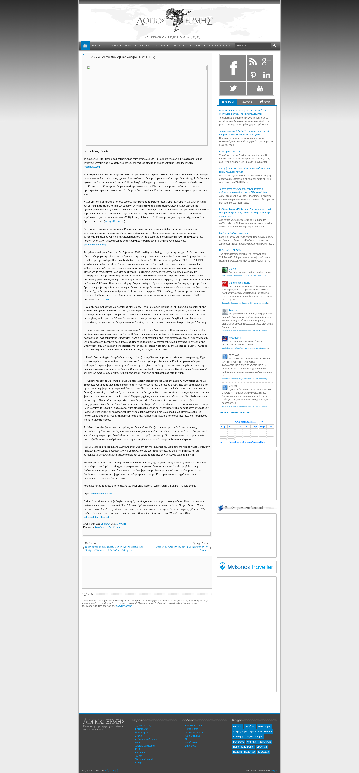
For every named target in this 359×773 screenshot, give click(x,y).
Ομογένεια (190, 739)
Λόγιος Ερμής (112, 770)
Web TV (139, 742)
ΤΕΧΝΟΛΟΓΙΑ (179, 45)
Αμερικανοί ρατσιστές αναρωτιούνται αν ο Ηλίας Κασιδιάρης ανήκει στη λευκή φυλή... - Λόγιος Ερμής (260, 330)
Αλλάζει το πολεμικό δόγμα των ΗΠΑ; (123, 56)
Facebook (140, 752)
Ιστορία (249, 736)
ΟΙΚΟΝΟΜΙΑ (112, 45)
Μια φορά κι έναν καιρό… (232, 151)
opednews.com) (92, 166)
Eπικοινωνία (141, 729)
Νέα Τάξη (251, 741)
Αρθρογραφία (240, 731)
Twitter (138, 756)
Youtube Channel (144, 759)
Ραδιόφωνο (191, 742)
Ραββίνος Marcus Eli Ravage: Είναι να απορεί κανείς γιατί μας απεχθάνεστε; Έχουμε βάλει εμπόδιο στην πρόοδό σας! (245, 212)
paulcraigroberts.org (95, 244)
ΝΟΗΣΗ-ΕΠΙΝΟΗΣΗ (218, 45)
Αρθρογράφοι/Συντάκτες (147, 739)
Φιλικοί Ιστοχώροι (194, 732)
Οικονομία (262, 746)
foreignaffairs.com (114, 221)
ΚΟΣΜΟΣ (129, 45)
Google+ (139, 762)
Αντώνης (233, 310)
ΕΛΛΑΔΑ (96, 45)
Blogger (274, 770)
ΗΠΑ (109, 527)
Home (85, 45)
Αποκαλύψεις (264, 726)
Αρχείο (266, 102)
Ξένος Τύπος (191, 729)
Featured (237, 726)
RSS (137, 749)
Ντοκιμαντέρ (264, 741)
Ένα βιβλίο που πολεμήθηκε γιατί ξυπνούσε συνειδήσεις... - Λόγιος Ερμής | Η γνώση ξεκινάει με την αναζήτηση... (265, 348)
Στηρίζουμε (190, 746)
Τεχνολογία (263, 752)
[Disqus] (147, 656)
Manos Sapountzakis (239, 283)
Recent (234, 412)
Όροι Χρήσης (141, 732)
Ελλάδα (268, 731)
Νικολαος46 (235, 338)
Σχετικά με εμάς (143, 725)
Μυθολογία (238, 741)
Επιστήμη (238, 736)
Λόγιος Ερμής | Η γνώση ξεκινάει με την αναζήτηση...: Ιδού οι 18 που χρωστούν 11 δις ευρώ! (258, 275)
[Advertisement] (146, 572)
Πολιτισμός (249, 752)
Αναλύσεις (100, 527)
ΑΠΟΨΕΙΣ (144, 45)
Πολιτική (237, 752)
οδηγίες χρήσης (124, 606)
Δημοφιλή (229, 102)
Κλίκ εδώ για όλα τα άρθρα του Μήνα (247, 442)
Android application (145, 746)
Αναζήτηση (274, 45)
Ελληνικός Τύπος (193, 725)
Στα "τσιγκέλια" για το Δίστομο (233, 233)
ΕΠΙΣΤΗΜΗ (160, 45)
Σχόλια (248, 102)
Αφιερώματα (255, 731)
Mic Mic (232, 269)
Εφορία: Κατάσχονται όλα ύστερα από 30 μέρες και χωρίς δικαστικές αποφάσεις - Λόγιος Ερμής (258, 303)
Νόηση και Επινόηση (243, 746)
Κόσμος (117, 527)
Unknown (106, 524)
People (224, 412)
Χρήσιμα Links (192, 735)
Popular (245, 412)
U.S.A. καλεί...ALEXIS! (230, 250)
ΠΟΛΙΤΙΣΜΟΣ (196, 45)
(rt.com (106, 299)
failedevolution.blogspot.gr (98, 517)
